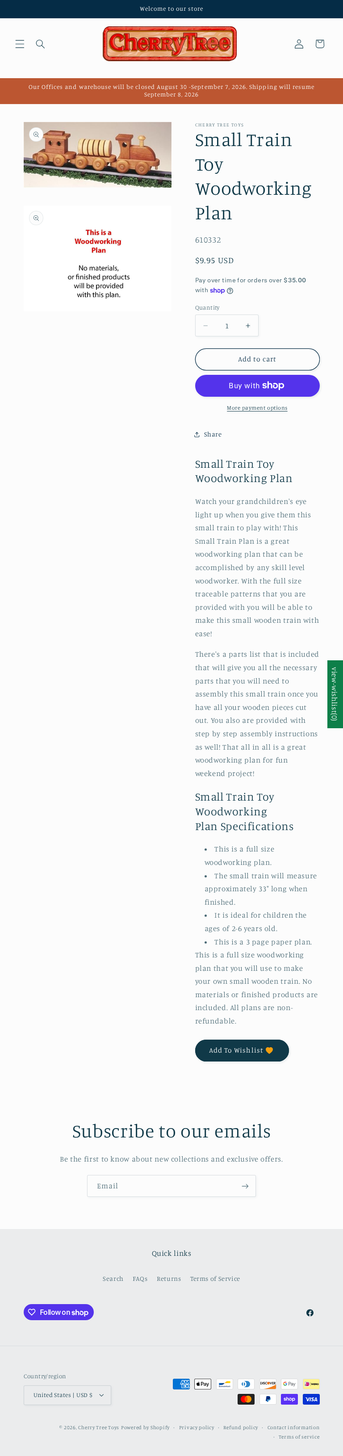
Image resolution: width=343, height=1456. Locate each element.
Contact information (294, 1427)
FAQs (140, 1278)
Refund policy (240, 1427)
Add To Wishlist (236, 1050)
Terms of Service (215, 1278)
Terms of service (299, 1437)
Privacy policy (196, 1427)
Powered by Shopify (145, 1427)
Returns (169, 1278)
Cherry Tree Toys (98, 1427)
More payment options (257, 407)
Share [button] (213, 434)
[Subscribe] (245, 1186)
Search (113, 1278)
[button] (19, 44)
